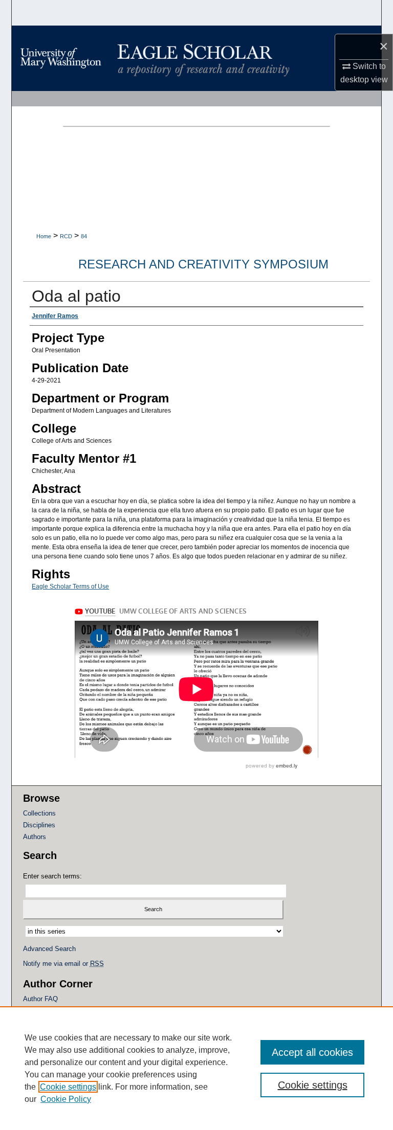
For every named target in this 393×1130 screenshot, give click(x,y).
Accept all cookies (312, 1052)
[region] (196, 1068)
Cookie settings (68, 1086)
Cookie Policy (65, 1099)
